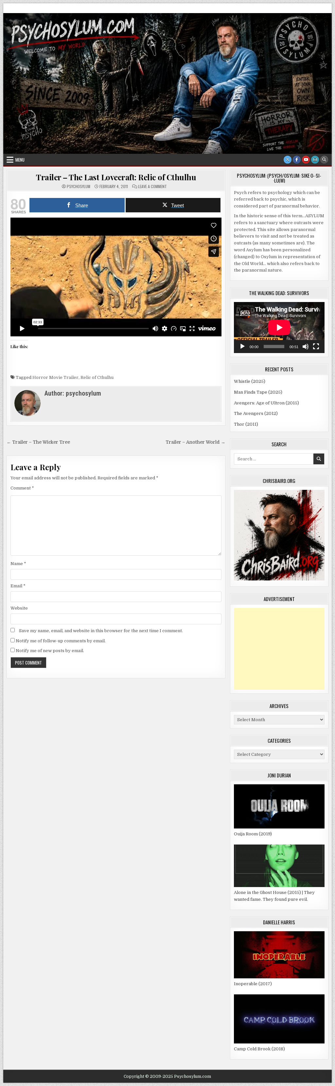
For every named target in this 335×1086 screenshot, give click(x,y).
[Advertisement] (279, 649)
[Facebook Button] (297, 160)
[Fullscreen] (316, 346)
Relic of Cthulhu (97, 377)
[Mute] (305, 346)
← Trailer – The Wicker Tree (38, 442)
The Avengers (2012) (256, 413)
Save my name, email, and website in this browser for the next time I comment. (101, 630)
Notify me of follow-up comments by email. (61, 640)
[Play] (242, 346)
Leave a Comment (152, 186)
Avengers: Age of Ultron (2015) (266, 403)
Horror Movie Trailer (55, 377)
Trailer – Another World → (195, 442)
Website (19, 608)
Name (18, 563)
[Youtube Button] (306, 160)
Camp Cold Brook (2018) (259, 1048)
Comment (22, 488)
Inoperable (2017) (253, 983)
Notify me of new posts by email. (50, 650)
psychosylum (78, 186)
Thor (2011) (246, 424)
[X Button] (287, 160)
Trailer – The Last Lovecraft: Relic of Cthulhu (116, 177)
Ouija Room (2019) (253, 833)
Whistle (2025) (249, 381)
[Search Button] (324, 160)
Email (18, 585)
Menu (20, 159)
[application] (279, 327)
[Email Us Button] (315, 160)
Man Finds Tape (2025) (258, 392)
